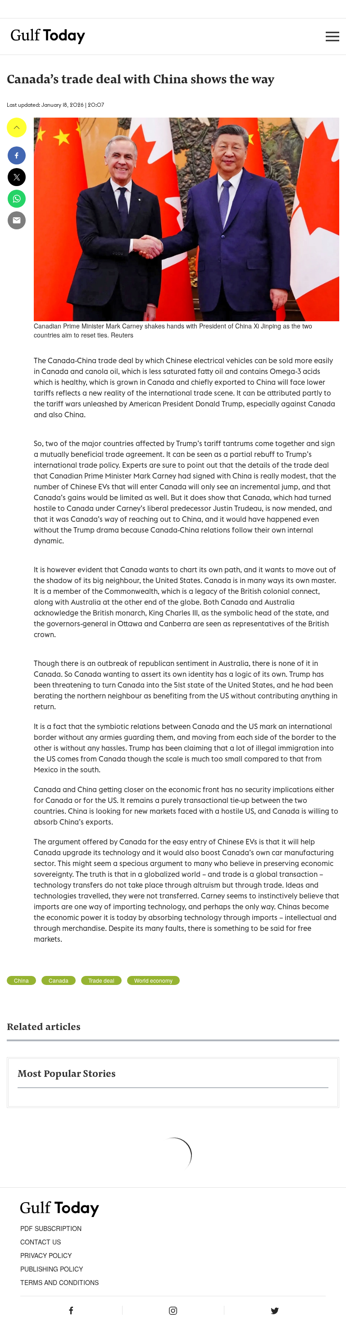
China (21, 980)
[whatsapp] (17, 199)
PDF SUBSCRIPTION (51, 1228)
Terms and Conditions (59, 1282)
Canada (58, 980)
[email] (17, 220)
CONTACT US (40, 1241)
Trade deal (101, 980)
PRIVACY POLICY (46, 1255)
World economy (153, 980)
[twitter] (17, 177)
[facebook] (17, 155)
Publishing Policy (51, 1268)
